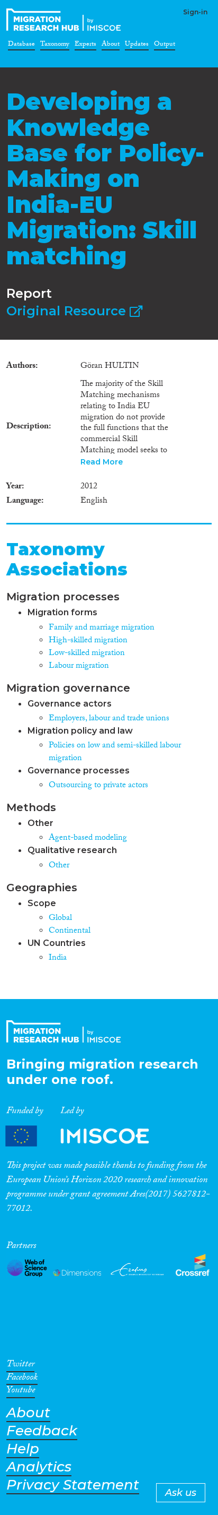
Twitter (20, 1365)
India (58, 958)
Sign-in (195, 12)
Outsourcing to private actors (98, 786)
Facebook (22, 1379)
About (111, 45)
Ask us (180, 1493)
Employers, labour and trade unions (109, 719)
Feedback (41, 1431)
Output (164, 45)
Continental (69, 931)
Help (22, 1449)
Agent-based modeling (88, 838)
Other (59, 866)
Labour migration (79, 666)
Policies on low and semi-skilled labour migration (115, 752)
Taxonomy (54, 45)
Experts (85, 45)
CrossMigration (65, 19)
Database (21, 45)
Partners (86, 1136)
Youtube (20, 1391)
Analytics (38, 1467)
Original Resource (68, 311)
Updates (137, 45)
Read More (101, 462)
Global (60, 918)
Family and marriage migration (102, 628)
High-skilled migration (88, 641)
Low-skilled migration (87, 654)
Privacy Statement (72, 1485)
